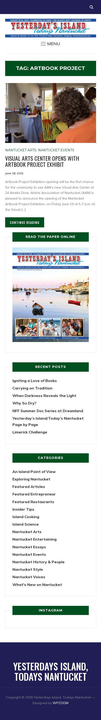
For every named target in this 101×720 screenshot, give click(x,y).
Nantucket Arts (20, 150)
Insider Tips (23, 509)
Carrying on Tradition (32, 388)
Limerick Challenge (29, 432)
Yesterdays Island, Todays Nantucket (50, 671)
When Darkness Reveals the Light (44, 395)
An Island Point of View (34, 471)
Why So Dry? (24, 403)
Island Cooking (25, 516)
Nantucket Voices (28, 577)
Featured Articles (28, 486)
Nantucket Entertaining (34, 539)
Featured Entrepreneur (34, 494)
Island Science (25, 524)
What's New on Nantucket (37, 584)
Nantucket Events (56, 150)
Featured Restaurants (33, 501)
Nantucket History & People (38, 562)
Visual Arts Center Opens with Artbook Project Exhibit (42, 161)
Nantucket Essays (29, 547)
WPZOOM (60, 703)
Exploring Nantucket (31, 479)
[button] (50, 44)
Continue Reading (24, 222)
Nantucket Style (27, 569)
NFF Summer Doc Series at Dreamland (47, 410)
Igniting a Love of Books (34, 380)
